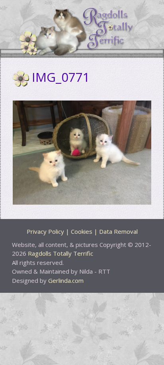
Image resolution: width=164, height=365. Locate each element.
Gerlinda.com (66, 280)
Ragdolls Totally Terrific (60, 253)
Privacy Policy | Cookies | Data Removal (82, 231)
